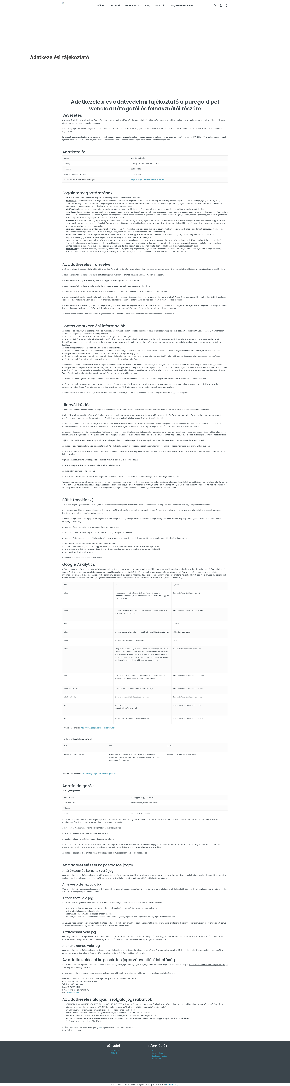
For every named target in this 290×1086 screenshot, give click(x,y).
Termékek (115, 1050)
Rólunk (114, 1053)
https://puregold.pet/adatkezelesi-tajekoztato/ (148, 180)
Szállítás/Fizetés (159, 1056)
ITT (99, 1027)
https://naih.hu (73, 992)
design (172, 1084)
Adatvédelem (158, 1053)
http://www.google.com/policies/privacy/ (98, 728)
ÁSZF (154, 1050)
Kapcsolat (156, 1058)
